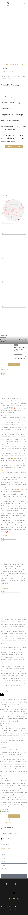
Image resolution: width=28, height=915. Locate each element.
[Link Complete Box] (14, 340)
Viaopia (16, 909)
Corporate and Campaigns (12, 114)
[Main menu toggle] (24, 4)
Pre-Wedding (6, 96)
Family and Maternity (10, 120)
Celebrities (5, 108)
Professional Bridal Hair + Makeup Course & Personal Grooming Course (12, 138)
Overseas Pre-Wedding (10, 102)
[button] (14, 893)
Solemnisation (7, 90)
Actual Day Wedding (10, 84)
